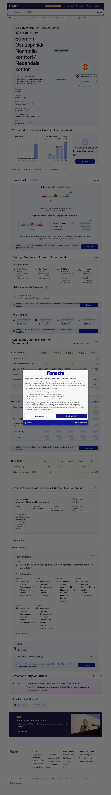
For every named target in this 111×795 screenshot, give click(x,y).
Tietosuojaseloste (81, 422)
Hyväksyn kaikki (71, 416)
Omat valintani (40, 416)
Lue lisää (81, 407)
